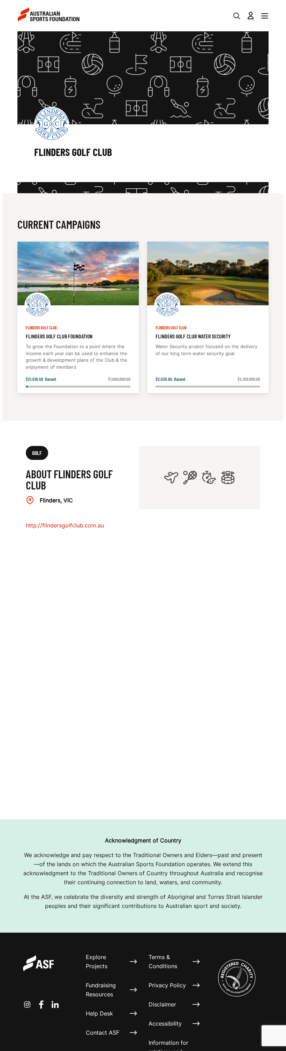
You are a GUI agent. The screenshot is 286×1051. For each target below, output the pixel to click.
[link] (78, 317)
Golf (37, 452)
